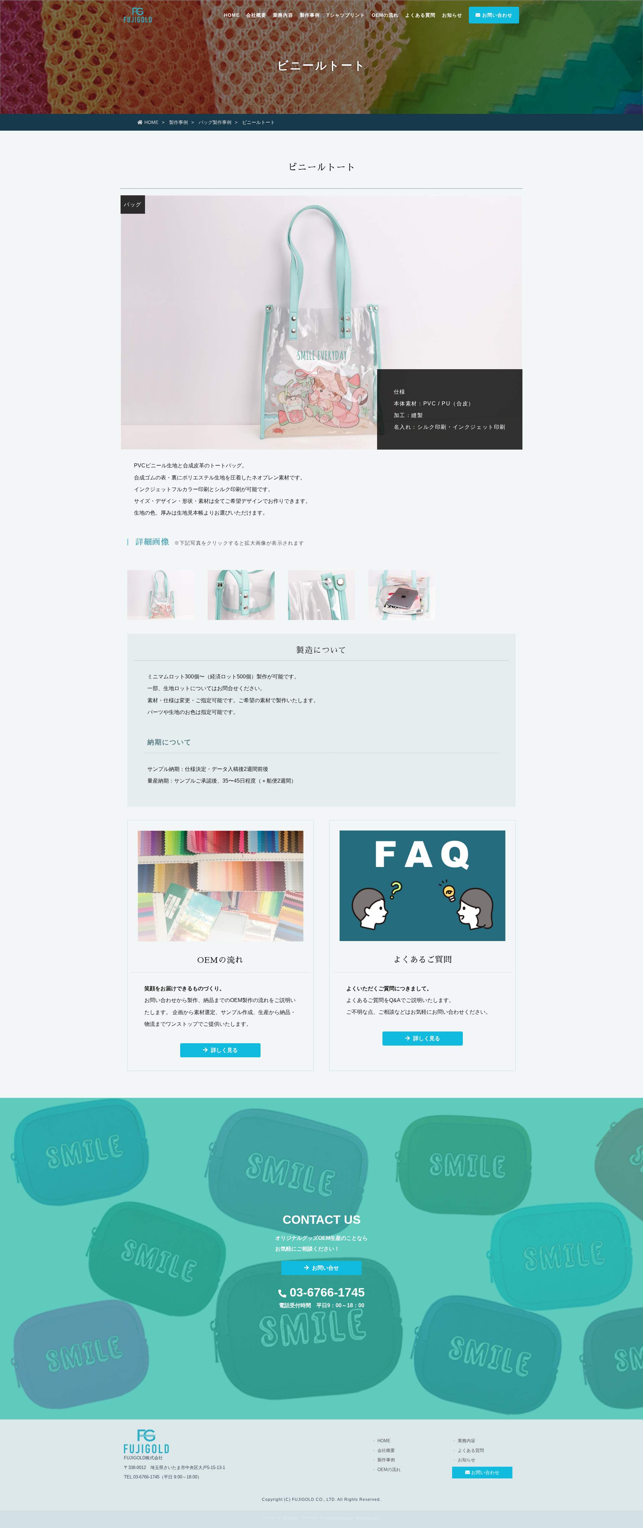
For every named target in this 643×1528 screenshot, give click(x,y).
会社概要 (256, 15)
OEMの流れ (385, 15)
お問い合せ (325, 1268)
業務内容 (283, 15)
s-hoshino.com (339, 1517)
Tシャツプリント (346, 15)
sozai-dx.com (368, 1517)
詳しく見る (224, 1050)
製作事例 (310, 15)
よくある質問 (420, 15)
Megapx (290, 1517)
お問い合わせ (496, 15)
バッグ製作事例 (215, 122)
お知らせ (452, 15)
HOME (231, 15)
